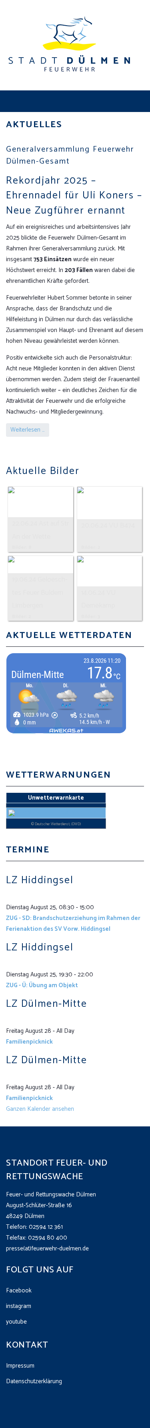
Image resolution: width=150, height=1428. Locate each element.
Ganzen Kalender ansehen (40, 1109)
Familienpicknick (29, 1042)
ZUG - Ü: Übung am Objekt (42, 985)
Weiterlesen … (27, 430)
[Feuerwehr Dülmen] (70, 45)
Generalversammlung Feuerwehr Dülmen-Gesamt (70, 155)
